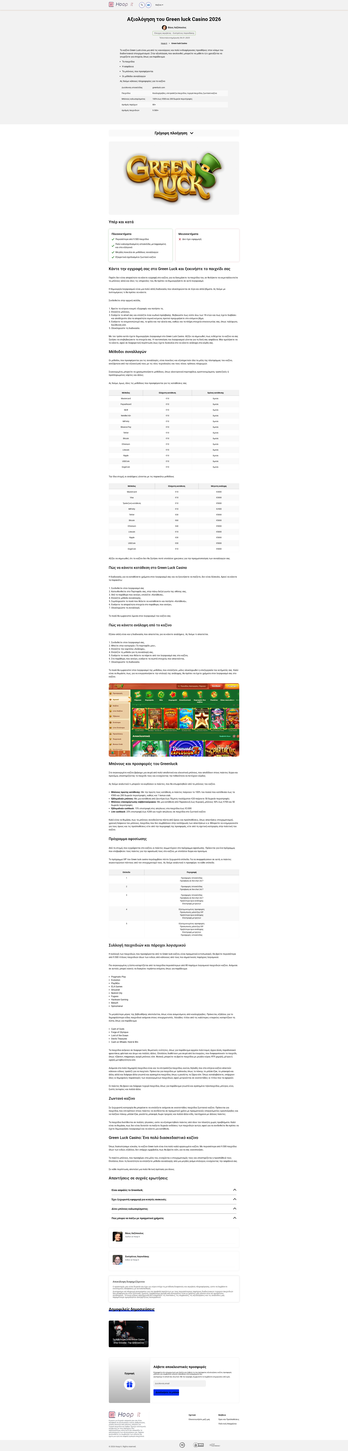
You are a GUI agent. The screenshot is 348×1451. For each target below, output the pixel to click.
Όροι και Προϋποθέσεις (228, 1419)
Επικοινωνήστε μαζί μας (199, 1419)
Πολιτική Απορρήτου (227, 1424)
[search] (142, 5)
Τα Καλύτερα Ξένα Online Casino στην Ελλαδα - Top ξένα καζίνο (129, 1341)
